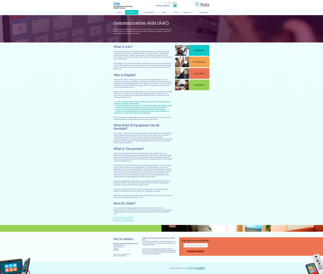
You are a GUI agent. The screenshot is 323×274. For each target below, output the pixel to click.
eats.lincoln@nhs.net (124, 254)
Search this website (166, 5)
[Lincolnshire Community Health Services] (123, 5)
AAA (166, 3)
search (175, 5)
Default (174, 3)
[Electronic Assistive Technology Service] (201, 4)
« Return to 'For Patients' (123, 219)
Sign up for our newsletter (195, 240)
